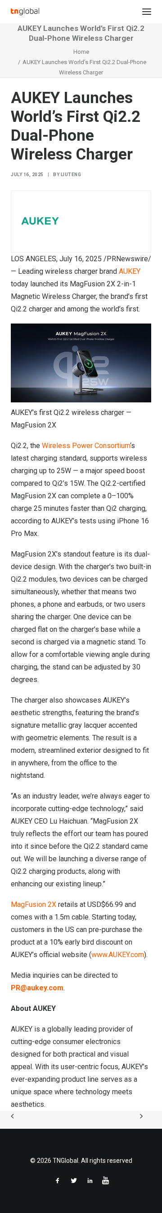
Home (81, 51)
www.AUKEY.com (117, 954)
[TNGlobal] (25, 11)
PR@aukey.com (37, 988)
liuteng (71, 174)
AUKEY (129, 271)
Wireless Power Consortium (86, 445)
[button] (146, 11)
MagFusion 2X (33, 904)
